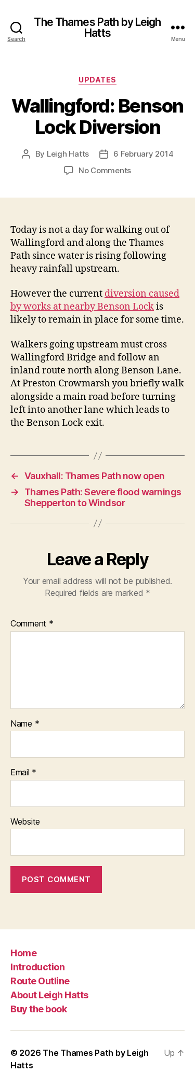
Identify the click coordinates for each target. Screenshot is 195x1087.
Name (24, 724)
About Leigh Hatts (49, 995)
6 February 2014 (143, 154)
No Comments (105, 170)
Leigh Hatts (68, 154)
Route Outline (40, 980)
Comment (32, 624)
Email (23, 772)
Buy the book (38, 1009)
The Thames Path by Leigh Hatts (97, 27)
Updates (97, 79)
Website (25, 822)
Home (23, 952)
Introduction (37, 966)
